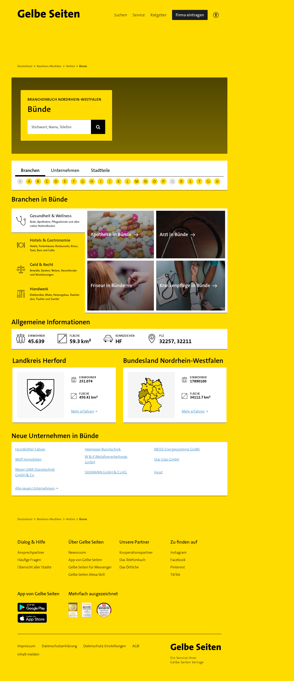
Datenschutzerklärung (59, 646)
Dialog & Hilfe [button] (31, 542)
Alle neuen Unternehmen (35, 488)
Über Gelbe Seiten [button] (86, 542)
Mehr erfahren (82, 411)
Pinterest (177, 567)
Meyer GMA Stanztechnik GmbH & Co (35, 472)
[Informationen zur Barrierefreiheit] (215, 15)
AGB (135, 646)
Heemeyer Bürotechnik (103, 449)
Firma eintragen (190, 15)
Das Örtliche (129, 567)
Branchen (30, 170)
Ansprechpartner (30, 552)
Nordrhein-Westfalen (49, 66)
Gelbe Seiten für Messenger (90, 567)
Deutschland (24, 66)
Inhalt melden (28, 654)
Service (139, 15)
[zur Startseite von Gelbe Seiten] (195, 646)
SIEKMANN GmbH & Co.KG (106, 472)
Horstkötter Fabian (30, 449)
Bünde (83, 66)
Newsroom (77, 552)
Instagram (178, 552)
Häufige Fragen (29, 559)
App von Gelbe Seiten (85, 559)
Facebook (178, 559)
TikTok (175, 574)
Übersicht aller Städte (34, 567)
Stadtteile (100, 170)
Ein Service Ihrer (187, 660)
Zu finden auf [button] (183, 542)
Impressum (26, 646)
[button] (120, 15)
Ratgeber (158, 15)
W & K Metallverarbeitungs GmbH (106, 459)
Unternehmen (65, 170)
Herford (70, 66)
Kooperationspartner (136, 552)
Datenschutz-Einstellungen (104, 646)
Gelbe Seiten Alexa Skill (86, 574)
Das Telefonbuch (132, 559)
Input (158, 472)
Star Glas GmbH (166, 459)
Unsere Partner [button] (134, 542)
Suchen (120, 15)
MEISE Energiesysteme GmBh (177, 449)
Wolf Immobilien (28, 459)
